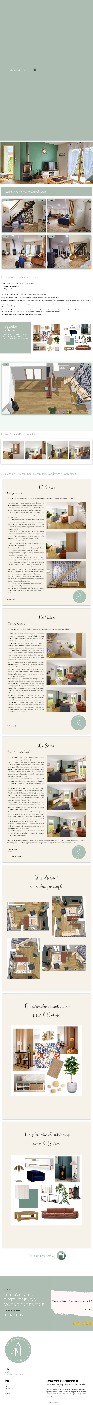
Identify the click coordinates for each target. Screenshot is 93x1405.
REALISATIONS (9, 1389)
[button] (34, 69)
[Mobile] (16, 1315)
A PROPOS (7, 1391)
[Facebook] (6, 1315)
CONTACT (7, 1393)
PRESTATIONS (8, 1386)
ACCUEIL (7, 1384)
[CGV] (24, 1372)
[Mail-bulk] (21, 1315)
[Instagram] (11, 1315)
